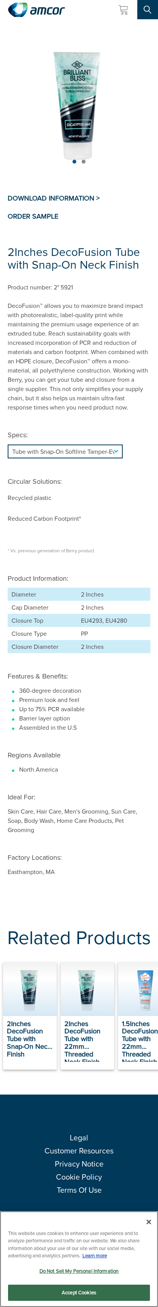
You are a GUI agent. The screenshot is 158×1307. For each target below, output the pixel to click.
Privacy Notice (79, 1163)
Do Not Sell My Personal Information (79, 1270)
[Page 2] (84, 162)
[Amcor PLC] (36, 10)
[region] (79, 1259)
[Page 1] (74, 162)
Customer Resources (79, 1150)
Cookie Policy (79, 1176)
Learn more (94, 1255)
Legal (79, 1137)
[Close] (148, 1221)
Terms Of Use (79, 1189)
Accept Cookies (79, 1292)
